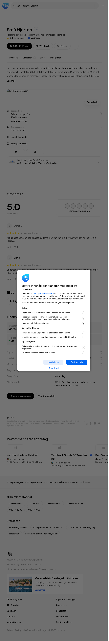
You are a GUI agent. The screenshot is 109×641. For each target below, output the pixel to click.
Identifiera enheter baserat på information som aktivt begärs (49, 337)
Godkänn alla (77, 362)
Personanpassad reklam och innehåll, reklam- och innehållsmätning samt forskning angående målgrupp (46, 318)
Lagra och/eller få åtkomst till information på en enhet (46, 313)
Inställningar (53, 362)
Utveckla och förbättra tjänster (35, 323)
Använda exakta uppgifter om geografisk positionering (46, 333)
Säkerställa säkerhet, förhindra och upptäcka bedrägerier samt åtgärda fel (50, 347)
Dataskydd (54, 368)
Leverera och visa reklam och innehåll (39, 353)
